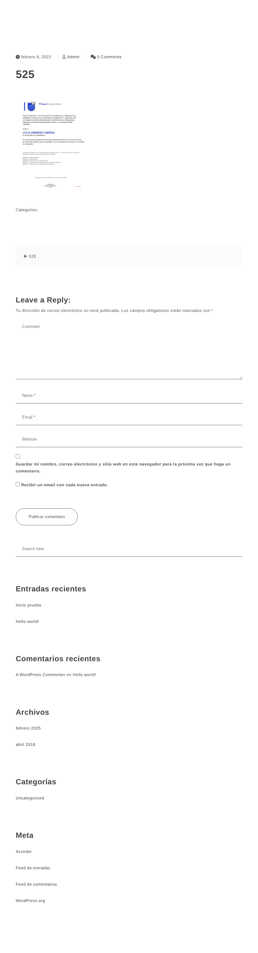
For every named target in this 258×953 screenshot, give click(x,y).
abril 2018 (25, 744)
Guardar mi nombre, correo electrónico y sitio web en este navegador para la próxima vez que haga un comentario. (123, 467)
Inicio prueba (28, 605)
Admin (73, 56)
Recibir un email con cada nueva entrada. (64, 484)
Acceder (24, 851)
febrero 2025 (28, 728)
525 (25, 74)
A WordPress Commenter (40, 674)
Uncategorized (30, 798)
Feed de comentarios (36, 884)
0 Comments (109, 56)
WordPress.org (30, 900)
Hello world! (27, 621)
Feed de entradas (33, 868)
